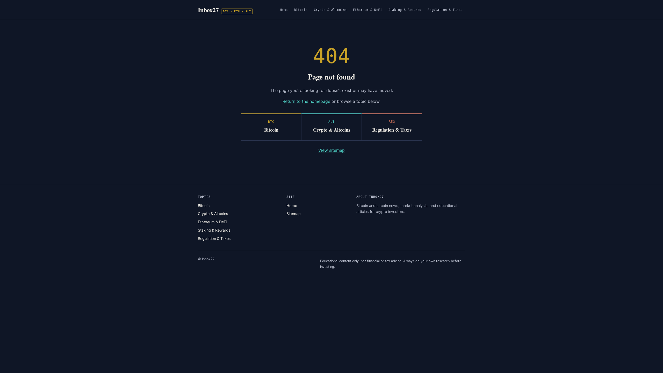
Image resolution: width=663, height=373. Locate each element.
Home (284, 10)
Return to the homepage (306, 101)
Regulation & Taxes (445, 10)
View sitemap (331, 150)
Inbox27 (224, 9)
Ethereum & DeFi (367, 10)
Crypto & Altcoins (330, 10)
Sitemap (293, 213)
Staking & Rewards (405, 10)
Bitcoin (301, 10)
